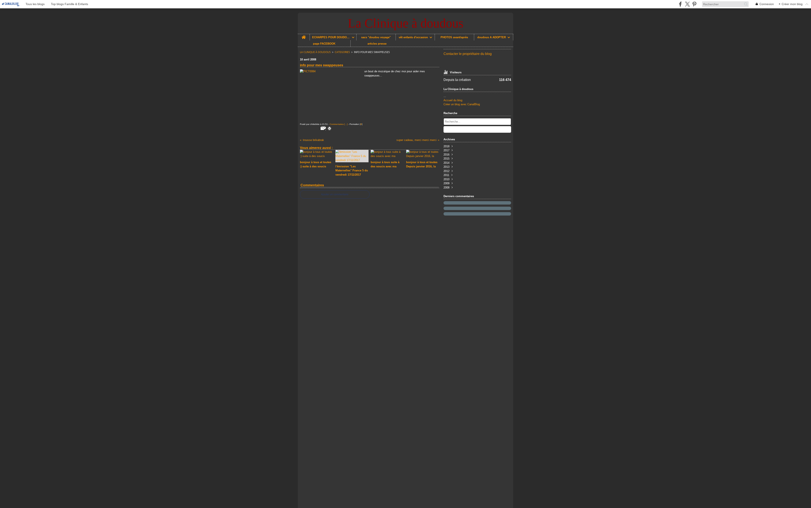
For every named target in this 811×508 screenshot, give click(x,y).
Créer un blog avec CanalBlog (462, 104)
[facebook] (680, 4)
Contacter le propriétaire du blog (468, 54)
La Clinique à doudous (315, 52)
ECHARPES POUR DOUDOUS (331, 37)
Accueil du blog (453, 100)
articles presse (376, 43)
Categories (342, 52)
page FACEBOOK (324, 43)
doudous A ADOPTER (491, 37)
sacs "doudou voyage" (376, 37)
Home (303, 35)
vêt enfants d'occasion (413, 37)
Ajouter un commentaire (334, 194)
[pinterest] (694, 4)
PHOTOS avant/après (454, 37)
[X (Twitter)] (687, 4)
